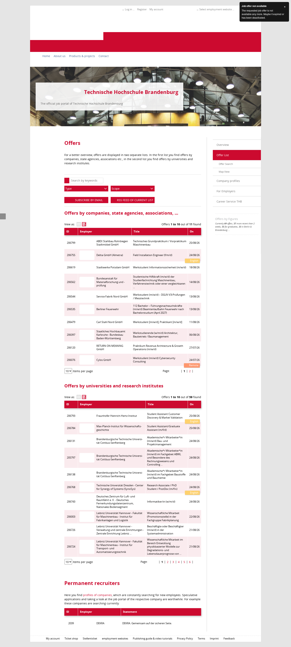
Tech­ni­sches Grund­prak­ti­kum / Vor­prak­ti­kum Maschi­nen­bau (159, 243)
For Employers (226, 191)
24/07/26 (194, 360)
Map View (224, 171)
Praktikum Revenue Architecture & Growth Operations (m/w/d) (158, 347)
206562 (71, 282)
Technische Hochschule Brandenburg (131, 92)
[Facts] (79, 224)
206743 (71, 501)
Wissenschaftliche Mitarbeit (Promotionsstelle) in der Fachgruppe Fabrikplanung (163, 516)
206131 (71, 441)
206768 (71, 487)
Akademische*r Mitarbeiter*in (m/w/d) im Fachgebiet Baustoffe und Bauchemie (166, 474)
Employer (86, 231)
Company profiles (228, 181)
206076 (71, 360)
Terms (201, 638)
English (193, 260)
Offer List (223, 155)
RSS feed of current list (134, 200)
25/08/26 (194, 416)
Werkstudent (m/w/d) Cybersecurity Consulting (154, 359)
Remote (193, 365)
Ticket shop (71, 638)
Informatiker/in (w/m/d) (161, 501)
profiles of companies (97, 595)
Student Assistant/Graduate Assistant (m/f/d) (163, 428)
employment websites (115, 638)
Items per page (83, 371)
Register (142, 9)
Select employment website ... (216, 9)
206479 (71, 322)
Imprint (214, 638)
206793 (71, 416)
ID (67, 231)
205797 (71, 457)
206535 (71, 309)
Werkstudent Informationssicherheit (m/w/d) (159, 267)
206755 (71, 255)
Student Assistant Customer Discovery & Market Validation (165, 415)
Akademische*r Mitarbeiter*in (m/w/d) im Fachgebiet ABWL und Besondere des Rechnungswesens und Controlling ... (165, 457)
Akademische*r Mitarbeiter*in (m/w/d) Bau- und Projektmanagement (165, 441)
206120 (71, 347)
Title (137, 231)
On (192, 231)
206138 (71, 474)
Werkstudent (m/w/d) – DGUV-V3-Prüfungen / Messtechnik (159, 296)
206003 (71, 516)
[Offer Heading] (84, 224)
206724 (71, 546)
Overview (223, 145)
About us (60, 56)
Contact (104, 56)
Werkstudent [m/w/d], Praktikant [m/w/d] (157, 322)
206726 (71, 530)
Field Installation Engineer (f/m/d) (152, 255)
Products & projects (82, 56)
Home (46, 56)
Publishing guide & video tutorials (152, 638)
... (229, 229)
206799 (71, 243)
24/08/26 (194, 255)
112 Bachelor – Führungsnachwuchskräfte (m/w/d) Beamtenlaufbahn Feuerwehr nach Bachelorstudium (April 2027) (158, 309)
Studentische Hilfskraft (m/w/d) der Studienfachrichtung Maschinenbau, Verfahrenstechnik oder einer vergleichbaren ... (159, 282)
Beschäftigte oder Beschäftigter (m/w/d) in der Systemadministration (165, 530)
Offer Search (226, 164)
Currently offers (223, 223)
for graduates (230, 226)
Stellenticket (90, 638)
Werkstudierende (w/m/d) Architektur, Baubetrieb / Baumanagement (155, 334)
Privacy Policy (185, 638)
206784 (71, 428)
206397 (71, 334)
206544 (71, 296)
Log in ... (129, 9)
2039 (71, 623)
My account (156, 9)
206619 (71, 267)
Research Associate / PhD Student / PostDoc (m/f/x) (162, 487)
